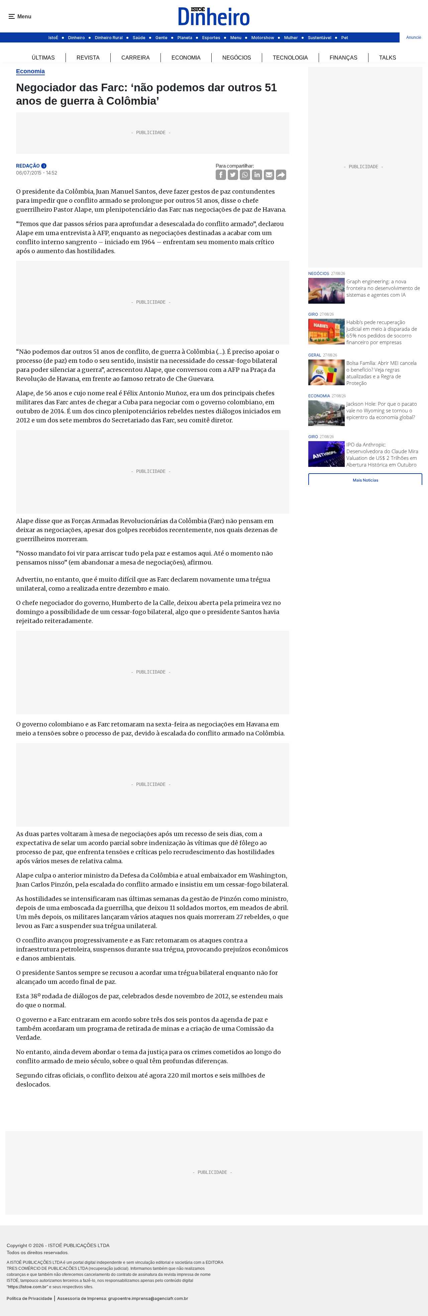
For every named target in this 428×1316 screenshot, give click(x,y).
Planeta (185, 37)
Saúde (139, 37)
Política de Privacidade (29, 1298)
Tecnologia (290, 58)
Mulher (291, 37)
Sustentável (319, 37)
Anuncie (413, 37)
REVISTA (88, 58)
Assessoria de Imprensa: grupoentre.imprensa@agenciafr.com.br (122, 1298)
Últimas (43, 58)
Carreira (135, 58)
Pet (344, 37)
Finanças (343, 58)
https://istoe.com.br (27, 1286)
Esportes (211, 37)
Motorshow (262, 37)
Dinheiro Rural (109, 37)
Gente (161, 37)
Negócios (236, 58)
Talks (387, 58)
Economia (186, 58)
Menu (235, 37)
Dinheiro (76, 37)
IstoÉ (53, 37)
